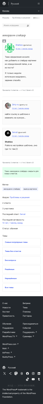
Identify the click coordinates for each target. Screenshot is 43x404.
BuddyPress (8, 357)
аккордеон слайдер (12, 189)
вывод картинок (30, 189)
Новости (6, 307)
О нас (5, 303)
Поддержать (30, 332)
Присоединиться (30, 324)
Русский (12, 367)
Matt (5, 348)
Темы (25, 307)
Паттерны (27, 316)
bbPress (7, 352)
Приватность (8, 316)
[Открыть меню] (39, 3)
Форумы (5, 11)
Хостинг (6, 312)
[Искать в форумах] (28, 25)
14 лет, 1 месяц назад (24, 49)
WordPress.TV (9, 336)
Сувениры (28, 336)
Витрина (26, 303)
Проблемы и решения (21, 18)
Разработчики (8, 332)
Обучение (6, 324)
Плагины (27, 312)
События (27, 328)
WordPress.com (10, 344)
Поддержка (7, 328)
